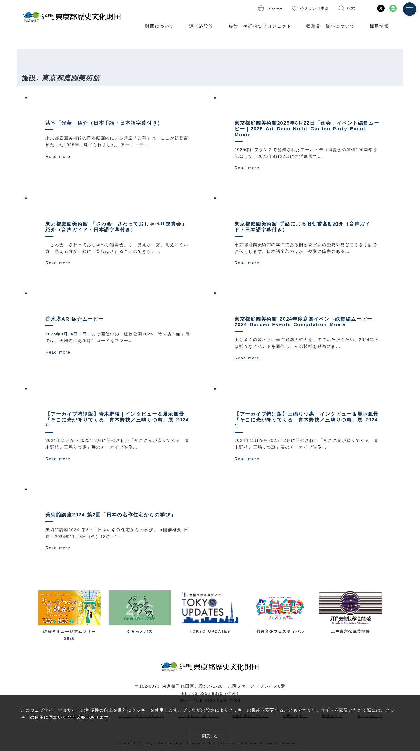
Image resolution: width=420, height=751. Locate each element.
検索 (351, 8)
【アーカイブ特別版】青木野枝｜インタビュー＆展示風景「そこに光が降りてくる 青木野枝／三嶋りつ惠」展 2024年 (117, 419)
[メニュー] (409, 9)
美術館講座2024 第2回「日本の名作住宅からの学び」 (110, 514)
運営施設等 (201, 26)
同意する (210, 736)
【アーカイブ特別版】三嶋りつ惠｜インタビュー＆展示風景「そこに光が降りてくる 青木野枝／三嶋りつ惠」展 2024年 (307, 419)
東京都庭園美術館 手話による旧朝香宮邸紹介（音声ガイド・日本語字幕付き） (303, 226)
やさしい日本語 (314, 8)
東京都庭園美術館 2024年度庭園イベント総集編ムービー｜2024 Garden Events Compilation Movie (306, 321)
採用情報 (379, 26)
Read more (57, 156)
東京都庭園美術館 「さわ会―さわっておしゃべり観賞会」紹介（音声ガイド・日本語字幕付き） (116, 226)
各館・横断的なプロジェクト (260, 26)
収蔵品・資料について (330, 26)
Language (274, 8)
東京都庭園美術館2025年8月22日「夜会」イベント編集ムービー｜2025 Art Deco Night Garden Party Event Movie (307, 128)
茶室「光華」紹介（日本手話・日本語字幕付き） (104, 123)
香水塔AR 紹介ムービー (74, 319)
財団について (159, 26)
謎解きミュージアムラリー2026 (69, 634)
